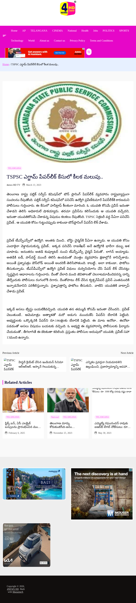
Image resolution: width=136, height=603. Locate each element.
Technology (17, 40)
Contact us (59, 40)
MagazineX (18, 592)
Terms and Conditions (101, 40)
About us (44, 40)
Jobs (95, 30)
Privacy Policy (77, 40)
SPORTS (124, 30)
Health (84, 30)
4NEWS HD (13, 589)
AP (24, 30)
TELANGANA (39, 30)
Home (14, 30)
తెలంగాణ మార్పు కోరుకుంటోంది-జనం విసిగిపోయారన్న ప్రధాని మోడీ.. (67, 425)
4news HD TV (13, 185)
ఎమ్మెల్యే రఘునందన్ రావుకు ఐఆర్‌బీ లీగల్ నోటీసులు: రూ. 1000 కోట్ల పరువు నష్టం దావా (111, 425)
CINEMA (57, 30)
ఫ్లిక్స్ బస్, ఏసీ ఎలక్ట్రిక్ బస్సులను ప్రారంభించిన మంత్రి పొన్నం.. (22, 425)
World (31, 40)
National (72, 30)
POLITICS (108, 30)
